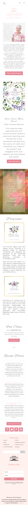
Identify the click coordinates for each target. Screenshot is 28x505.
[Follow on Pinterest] (16, 429)
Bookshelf (6, 444)
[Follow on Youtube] (12, 429)
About (5, 440)
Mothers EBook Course (14, 328)
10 (19, 209)
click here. (21, 503)
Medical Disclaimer (20, 442)
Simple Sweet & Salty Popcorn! (14, 403)
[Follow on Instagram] (21, 429)
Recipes (17, 446)
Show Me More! (14, 161)
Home (16, 440)
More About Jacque (14, 73)
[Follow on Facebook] (7, 429)
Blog (5, 442)
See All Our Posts (14, 424)
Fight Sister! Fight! (14, 362)
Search (22, 451)
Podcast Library (19, 444)
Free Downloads (8, 446)
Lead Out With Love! (14, 383)
